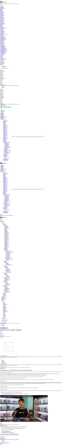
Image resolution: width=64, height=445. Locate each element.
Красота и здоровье (7, 291)
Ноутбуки (6, 262)
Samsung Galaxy (7, 250)
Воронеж (4, 307)
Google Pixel (6, 287)
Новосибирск (5, 311)
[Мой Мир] (2, 328)
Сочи (4, 313)
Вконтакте (3, 86)
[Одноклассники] (1, 328)
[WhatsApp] (5, 328)
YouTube (3, 87)
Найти (1, 444)
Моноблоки (6, 282)
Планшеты (6, 274)
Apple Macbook (8, 264)
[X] (3, 328)
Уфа (3, 315)
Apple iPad (7, 276)
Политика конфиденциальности (5, 442)
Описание (3, 360)
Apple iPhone (6, 226)
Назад (4, 223)
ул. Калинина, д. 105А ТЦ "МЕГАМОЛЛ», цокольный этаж (10, 85)
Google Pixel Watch (8, 271)
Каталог (4, 224)
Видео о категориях (4, 362)
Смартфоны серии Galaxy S (9, 252)
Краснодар (4, 309)
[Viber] (4, 328)
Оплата (3, 361)
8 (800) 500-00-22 (2, 62)
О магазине (4, 294)
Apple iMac (7, 284)
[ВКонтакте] (0, 328)
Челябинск (4, 305)
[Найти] (1, 5)
